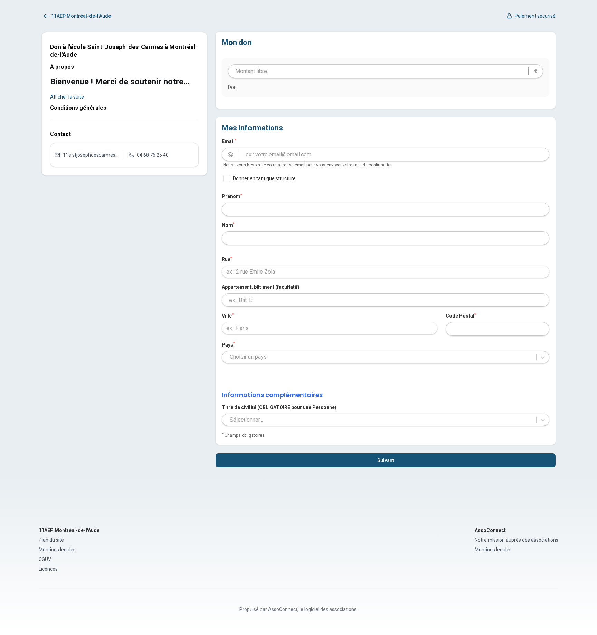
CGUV (45, 559)
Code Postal (461, 315)
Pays (228, 344)
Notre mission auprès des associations (516, 540)
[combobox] (385, 272)
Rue (227, 259)
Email (229, 141)
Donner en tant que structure (264, 178)
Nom (228, 225)
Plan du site (51, 540)
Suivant (385, 460)
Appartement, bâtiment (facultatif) (261, 287)
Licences (48, 569)
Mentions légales (57, 549)
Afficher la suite (67, 97)
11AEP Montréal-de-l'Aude (81, 16)
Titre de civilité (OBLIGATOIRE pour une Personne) (279, 407)
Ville (228, 315)
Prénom (232, 196)
